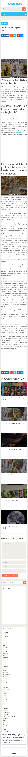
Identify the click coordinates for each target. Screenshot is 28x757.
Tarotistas (14, 4)
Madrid (5, 697)
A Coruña (5, 632)
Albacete (5, 636)
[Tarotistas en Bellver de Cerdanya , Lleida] (14, 517)
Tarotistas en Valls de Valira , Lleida (13, 423)
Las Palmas (6, 689)
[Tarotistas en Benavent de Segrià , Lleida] (14, 389)
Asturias (5, 643)
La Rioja (5, 687)
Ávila (4, 645)
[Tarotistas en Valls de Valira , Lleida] (14, 414)
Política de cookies (6, 742)
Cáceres (5, 653)
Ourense (5, 708)
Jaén (4, 685)
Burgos (5, 651)
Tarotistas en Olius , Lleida (11, 475)
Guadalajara (6, 674)
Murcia (5, 704)
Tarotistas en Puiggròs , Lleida (12, 449)
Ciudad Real (6, 664)
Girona (5, 670)
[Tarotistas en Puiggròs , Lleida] (14, 440)
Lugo (4, 695)
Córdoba (5, 666)
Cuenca (5, 668)
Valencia (5, 731)
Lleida (6, 18)
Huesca (5, 681)
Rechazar (14, 749)
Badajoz (5, 647)
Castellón (6, 660)
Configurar (14, 753)
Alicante (5, 639)
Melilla (5, 702)
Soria (4, 723)
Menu (3, 14)
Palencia (5, 710)
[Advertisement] (14, 49)
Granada (5, 672)
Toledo (5, 729)
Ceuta (5, 662)
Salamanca (6, 714)
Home (2, 18)
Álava (4, 634)
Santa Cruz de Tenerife (9, 716)
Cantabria (5, 657)
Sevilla (5, 720)
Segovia (5, 718)
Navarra (5, 706)
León (4, 691)
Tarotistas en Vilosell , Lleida (11, 500)
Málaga (5, 699)
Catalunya (18, 132)
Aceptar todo (14, 746)
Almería (5, 641)
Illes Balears (6, 683)
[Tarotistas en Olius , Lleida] (14, 466)
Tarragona (6, 725)
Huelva (5, 678)
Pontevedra (6, 712)
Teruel (5, 727)
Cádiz (5, 655)
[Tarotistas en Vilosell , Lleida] (14, 491)
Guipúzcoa (6, 676)
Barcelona (6, 649)
